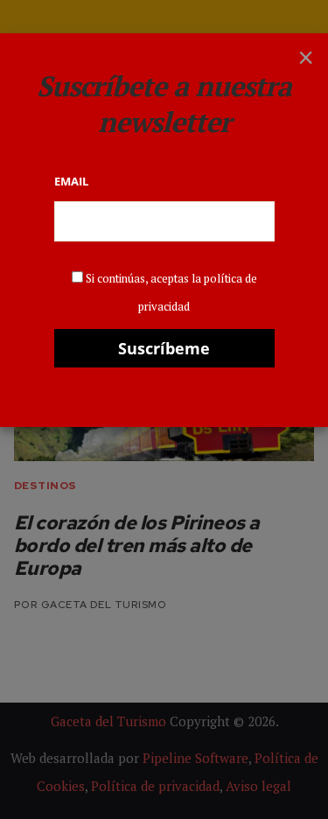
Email (71, 181)
